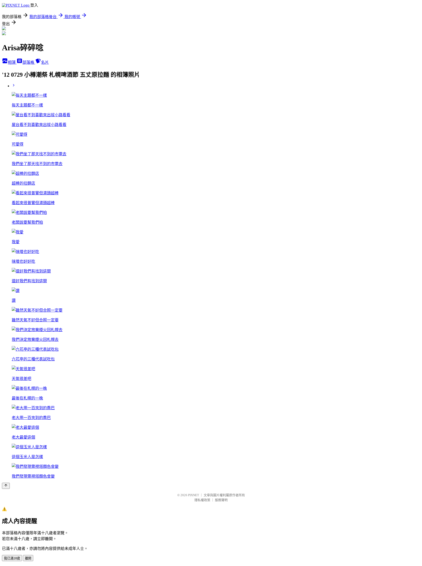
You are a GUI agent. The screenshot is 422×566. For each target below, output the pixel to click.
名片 (45, 62)
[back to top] (6, 486)
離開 (28, 558)
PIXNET (193, 495)
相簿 (12, 62)
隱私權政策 (202, 500)
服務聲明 (221, 500)
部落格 (28, 62)
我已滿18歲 (12, 558)
